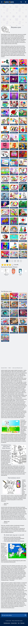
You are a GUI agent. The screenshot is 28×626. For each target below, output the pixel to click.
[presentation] (2, 271)
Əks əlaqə (22, 623)
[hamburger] (1, 2)
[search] (25, 615)
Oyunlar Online (14, 623)
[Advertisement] (13, 15)
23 (18, 260)
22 (15, 260)
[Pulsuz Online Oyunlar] (9, 2)
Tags (19, 623)
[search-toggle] (21, 2)
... (12, 260)
